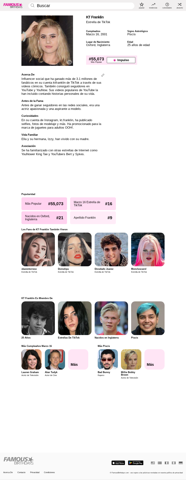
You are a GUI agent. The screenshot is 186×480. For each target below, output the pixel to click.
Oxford (90, 45)
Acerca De (8, 472)
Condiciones (49, 472)
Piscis (131, 34)
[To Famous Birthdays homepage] (13, 5)
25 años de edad (138, 45)
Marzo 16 (92, 34)
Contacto (21, 472)
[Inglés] (153, 463)
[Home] (47, 461)
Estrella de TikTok (98, 22)
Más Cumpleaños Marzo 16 (36, 346)
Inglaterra (103, 45)
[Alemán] (181, 463)
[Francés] (167, 463)
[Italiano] (174, 463)
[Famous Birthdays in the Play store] (135, 463)
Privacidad (34, 472)
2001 (104, 34)
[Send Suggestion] (103, 75)
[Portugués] (160, 463)
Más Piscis (104, 346)
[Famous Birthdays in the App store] (118, 463)
